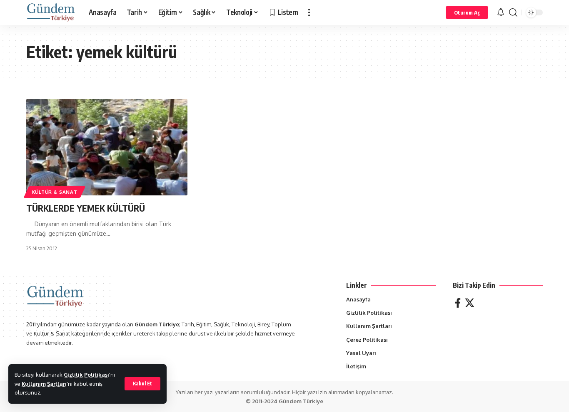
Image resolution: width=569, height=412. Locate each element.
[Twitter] (470, 303)
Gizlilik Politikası (86, 374)
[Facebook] (458, 303)
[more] (309, 12)
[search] (513, 12)
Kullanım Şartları (44, 383)
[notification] (501, 12)
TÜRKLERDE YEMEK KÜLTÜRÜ (85, 208)
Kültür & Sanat (54, 192)
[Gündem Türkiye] (50, 12)
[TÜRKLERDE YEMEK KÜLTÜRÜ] (106, 147)
